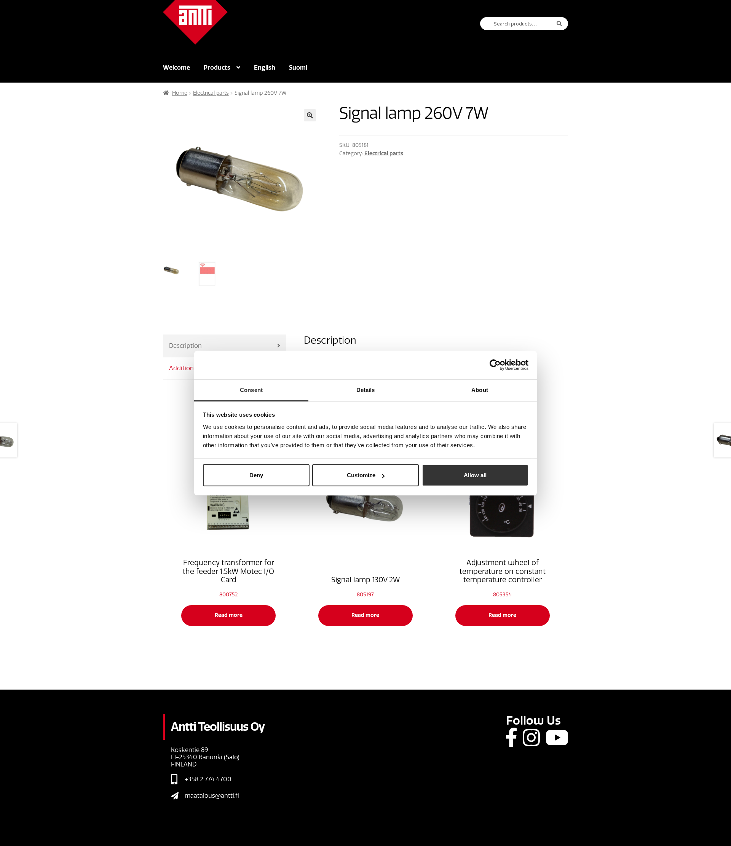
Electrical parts (211, 93)
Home (179, 93)
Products (217, 67)
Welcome (176, 67)
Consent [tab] (251, 389)
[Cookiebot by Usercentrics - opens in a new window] (495, 365)
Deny (256, 475)
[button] (310, 115)
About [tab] (479, 389)
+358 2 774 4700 (208, 779)
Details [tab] (365, 389)
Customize (361, 475)
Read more (229, 615)
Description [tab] (185, 345)
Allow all (475, 475)
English (264, 67)
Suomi (298, 67)
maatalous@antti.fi (212, 795)
